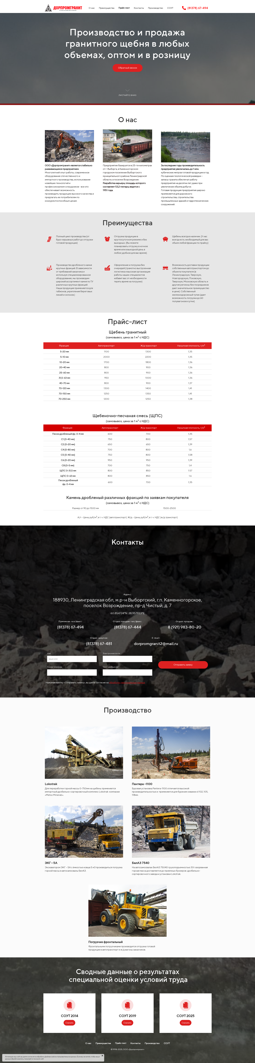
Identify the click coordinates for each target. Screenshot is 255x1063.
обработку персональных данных (127, 682)
